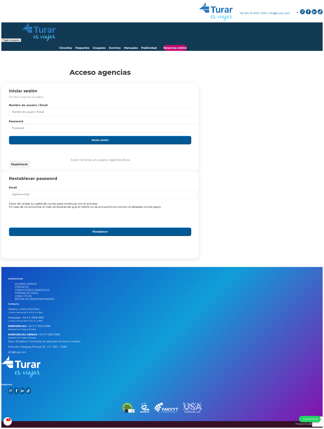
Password (16, 121)
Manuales (131, 48)
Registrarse (19, 164)
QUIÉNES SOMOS (26, 283)
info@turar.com (279, 13)
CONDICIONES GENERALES (32, 290)
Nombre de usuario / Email (28, 105)
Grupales (99, 48)
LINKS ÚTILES (23, 296)
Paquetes (82, 48)
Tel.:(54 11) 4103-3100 (253, 13)
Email (13, 187)
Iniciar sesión (100, 140)
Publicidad (149, 48)
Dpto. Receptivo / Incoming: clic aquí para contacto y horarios (44, 341)
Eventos (115, 48)
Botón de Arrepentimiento (34, 299)
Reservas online (175, 48)
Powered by (309, 423)
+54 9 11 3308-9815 (32, 317)
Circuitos (65, 48)
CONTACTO (22, 287)
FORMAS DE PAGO (26, 293)
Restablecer (100, 231)
